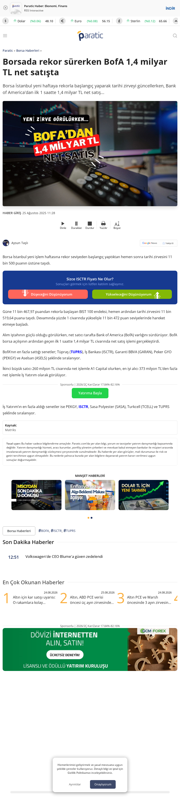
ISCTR (83, 406)
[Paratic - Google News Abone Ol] (158, 245)
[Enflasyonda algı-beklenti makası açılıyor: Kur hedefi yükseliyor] (90, 495)
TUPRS (76, 351)
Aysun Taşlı (19, 243)
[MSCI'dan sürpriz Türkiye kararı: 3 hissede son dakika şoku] (36, 495)
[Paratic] (90, 36)
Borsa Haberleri (27, 50)
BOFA (43, 530)
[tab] (88, 518)
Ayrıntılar (75, 784)
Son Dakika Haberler (28, 542)
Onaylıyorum (102, 784)
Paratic (8, 50)
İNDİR (170, 8)
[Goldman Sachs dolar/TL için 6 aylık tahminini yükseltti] (144, 495)
